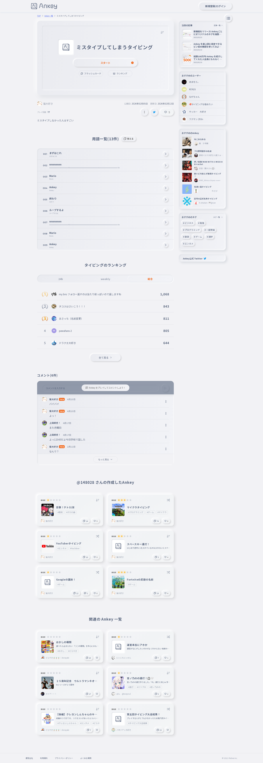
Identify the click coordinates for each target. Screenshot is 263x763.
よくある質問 (85, 758)
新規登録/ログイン (215, 6)
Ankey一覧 (48, 16)
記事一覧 (217, 25)
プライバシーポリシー (64, 758)
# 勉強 (201, 223)
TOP (39, 16)
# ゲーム (198, 236)
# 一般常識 (210, 229)
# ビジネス (188, 223)
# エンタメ (188, 243)
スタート (105, 63)
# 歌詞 (186, 236)
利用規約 (43, 758)
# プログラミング (191, 229)
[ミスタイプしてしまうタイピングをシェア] (154, 112)
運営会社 (29, 758)
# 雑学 (210, 236)
